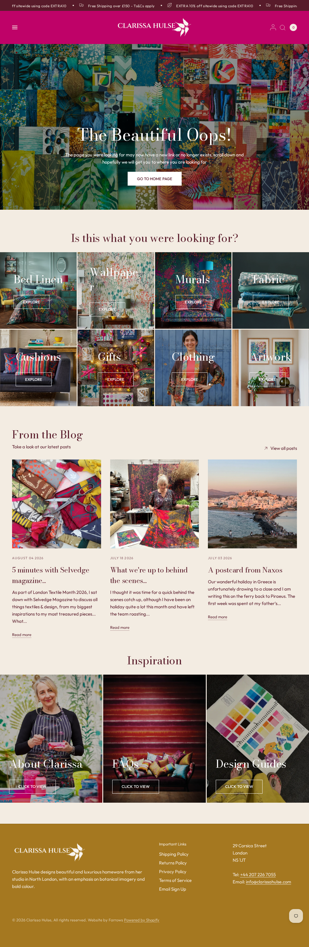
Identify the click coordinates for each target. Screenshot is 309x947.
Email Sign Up (172, 889)
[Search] (283, 27)
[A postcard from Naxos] (252, 503)
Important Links (172, 844)
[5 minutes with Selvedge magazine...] (56, 503)
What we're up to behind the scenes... (149, 575)
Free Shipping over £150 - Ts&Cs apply (109, 6)
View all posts (283, 448)
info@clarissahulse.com (268, 882)
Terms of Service (175, 880)
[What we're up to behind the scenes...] (154, 503)
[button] (155, 179)
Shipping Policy (174, 854)
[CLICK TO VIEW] (135, 787)
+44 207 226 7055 (258, 874)
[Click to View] (32, 787)
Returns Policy (173, 863)
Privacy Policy (172, 871)
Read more (21, 634)
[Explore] (31, 302)
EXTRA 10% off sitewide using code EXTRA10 (202, 6)
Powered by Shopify (141, 919)
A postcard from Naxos (245, 569)
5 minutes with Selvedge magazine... (50, 575)
